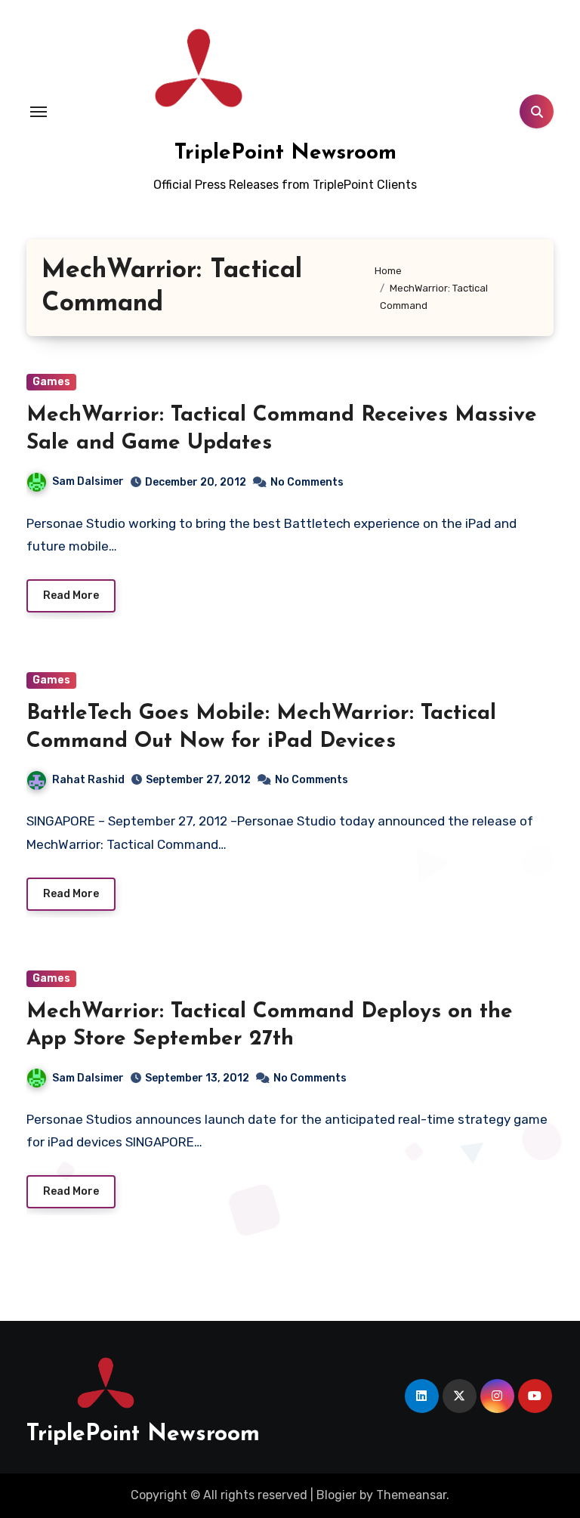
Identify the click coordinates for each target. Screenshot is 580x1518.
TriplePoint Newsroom (285, 153)
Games (51, 381)
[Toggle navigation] (38, 112)
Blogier (336, 1495)
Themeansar (411, 1495)
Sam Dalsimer (88, 481)
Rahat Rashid (88, 779)
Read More (71, 595)
